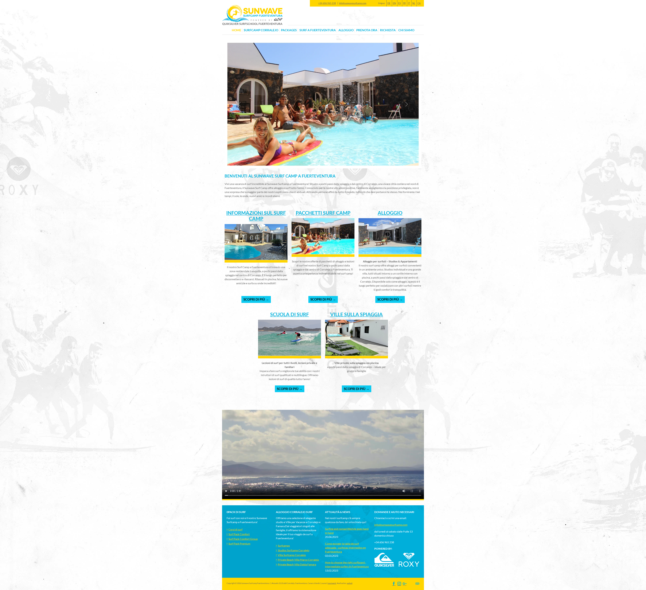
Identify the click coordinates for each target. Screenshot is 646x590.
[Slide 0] (313, 164)
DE (388, 3)
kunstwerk (332, 583)
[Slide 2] (326, 164)
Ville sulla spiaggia (356, 314)
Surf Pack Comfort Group (243, 538)
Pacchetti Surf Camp (323, 213)
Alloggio (390, 213)
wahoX (349, 583)
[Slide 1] (319, 164)
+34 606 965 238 (327, 3)
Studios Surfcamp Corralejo (293, 550)
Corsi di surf (235, 529)
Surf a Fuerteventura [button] (317, 30)
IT (409, 3)
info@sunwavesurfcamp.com (352, 3)
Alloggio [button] (346, 30)
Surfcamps (284, 545)
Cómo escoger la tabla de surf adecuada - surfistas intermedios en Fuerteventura (345, 547)
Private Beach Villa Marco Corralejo (298, 559)
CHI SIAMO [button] (406, 30)
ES (399, 3)
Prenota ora (366, 30)
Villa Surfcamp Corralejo (292, 555)
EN (394, 3)
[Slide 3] (332, 164)
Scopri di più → (256, 299)
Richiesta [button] (388, 30)
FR (404, 3)
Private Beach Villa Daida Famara (297, 564)
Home (236, 30)
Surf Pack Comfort (239, 534)
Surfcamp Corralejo (261, 30)
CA (419, 3)
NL (413, 3)
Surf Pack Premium (239, 543)
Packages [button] (289, 30)
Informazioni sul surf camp (256, 216)
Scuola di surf (289, 314)
